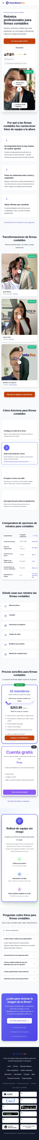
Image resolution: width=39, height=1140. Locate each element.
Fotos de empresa (25, 1066)
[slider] (19, 89)
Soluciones (8, 1074)
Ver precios (19, 47)
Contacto (33, 1083)
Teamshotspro (13, 384)
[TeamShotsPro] (15, 2)
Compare (26, 1074)
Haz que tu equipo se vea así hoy (19, 394)
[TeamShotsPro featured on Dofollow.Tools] (10, 1120)
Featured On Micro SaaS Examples (28, 1127)
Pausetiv (11, 339)
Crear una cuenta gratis (19, 792)
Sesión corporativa (26, 1070)
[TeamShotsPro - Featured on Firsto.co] (10, 1107)
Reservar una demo (13, 1078)
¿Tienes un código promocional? (16, 734)
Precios (15, 1066)
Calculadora (17, 1074)
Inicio (9, 1066)
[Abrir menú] (3, 3)
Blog (33, 1074)
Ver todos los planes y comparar (19, 801)
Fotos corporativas (12, 1070)
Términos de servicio (23, 1083)
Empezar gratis (27, 1078)
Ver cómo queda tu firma (19, 41)
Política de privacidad (9, 1083)
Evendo (16, 294)
